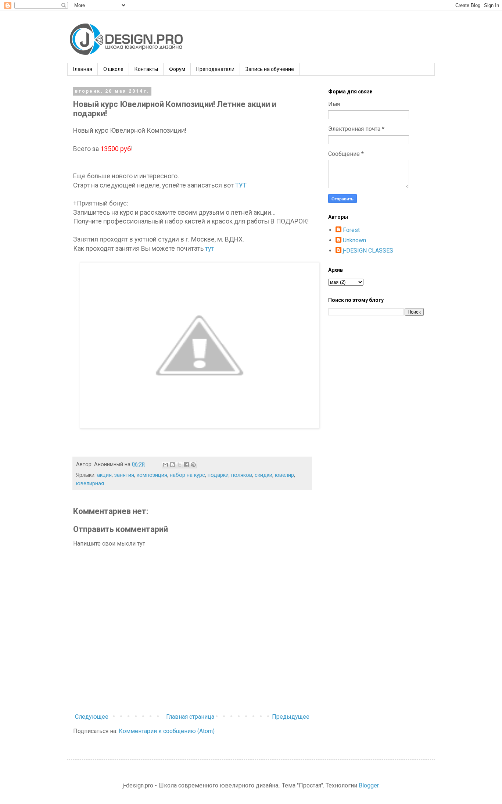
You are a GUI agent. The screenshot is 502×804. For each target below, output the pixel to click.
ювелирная (90, 483)
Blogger (369, 785)
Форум (177, 69)
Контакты (146, 69)
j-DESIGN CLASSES (368, 250)
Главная (82, 69)
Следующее (91, 716)
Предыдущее (290, 716)
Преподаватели (215, 69)
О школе (113, 69)
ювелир (284, 475)
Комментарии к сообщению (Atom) (167, 731)
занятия (124, 475)
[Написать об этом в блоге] (172, 464)
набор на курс (187, 475)
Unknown (354, 240)
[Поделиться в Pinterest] (193, 464)
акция (104, 475)
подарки (218, 475)
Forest (351, 229)
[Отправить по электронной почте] (165, 464)
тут (209, 248)
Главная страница (190, 716)
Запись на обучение (269, 69)
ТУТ (241, 185)
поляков (241, 475)
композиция (152, 475)
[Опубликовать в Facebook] (186, 464)
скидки (263, 475)
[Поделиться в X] (179, 464)
